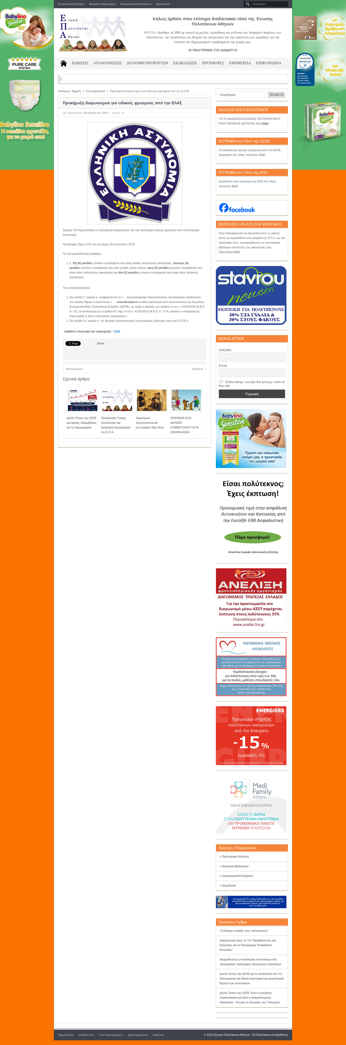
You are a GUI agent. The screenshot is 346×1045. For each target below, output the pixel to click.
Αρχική (76, 91)
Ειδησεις (80, 63)
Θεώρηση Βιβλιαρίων (102, 4)
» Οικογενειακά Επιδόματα (236, 876)
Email (223, 365)
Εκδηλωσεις (185, 63)
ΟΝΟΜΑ (225, 350)
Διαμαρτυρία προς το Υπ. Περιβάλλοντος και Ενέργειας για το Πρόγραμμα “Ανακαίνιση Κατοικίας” (248, 945)
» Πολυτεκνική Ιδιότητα (234, 856)
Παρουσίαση (66, 1034)
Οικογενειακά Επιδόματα (136, 4)
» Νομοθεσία (228, 885)
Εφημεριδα (240, 63)
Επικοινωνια (269, 63)
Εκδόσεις (159, 1034)
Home (63, 63)
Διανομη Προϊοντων (147, 63)
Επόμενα (199, 368)
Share (101, 343)
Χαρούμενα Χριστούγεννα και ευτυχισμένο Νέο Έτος (150, 422)
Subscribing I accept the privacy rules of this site (252, 383)
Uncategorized (95, 91)
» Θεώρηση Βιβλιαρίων (234, 866)
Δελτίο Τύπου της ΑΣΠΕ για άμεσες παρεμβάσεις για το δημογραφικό (82, 422)
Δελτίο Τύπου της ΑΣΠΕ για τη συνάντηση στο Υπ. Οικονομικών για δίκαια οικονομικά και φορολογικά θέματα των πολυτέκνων (252, 978)
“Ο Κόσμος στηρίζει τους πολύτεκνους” (244, 930)
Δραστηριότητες (138, 1034)
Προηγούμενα (73, 368)
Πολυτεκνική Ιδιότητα (71, 4)
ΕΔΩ (117, 331)
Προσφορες (213, 63)
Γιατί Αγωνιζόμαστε (111, 1034)
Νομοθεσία (163, 4)
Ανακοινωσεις (107, 63)
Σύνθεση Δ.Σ (86, 1034)
